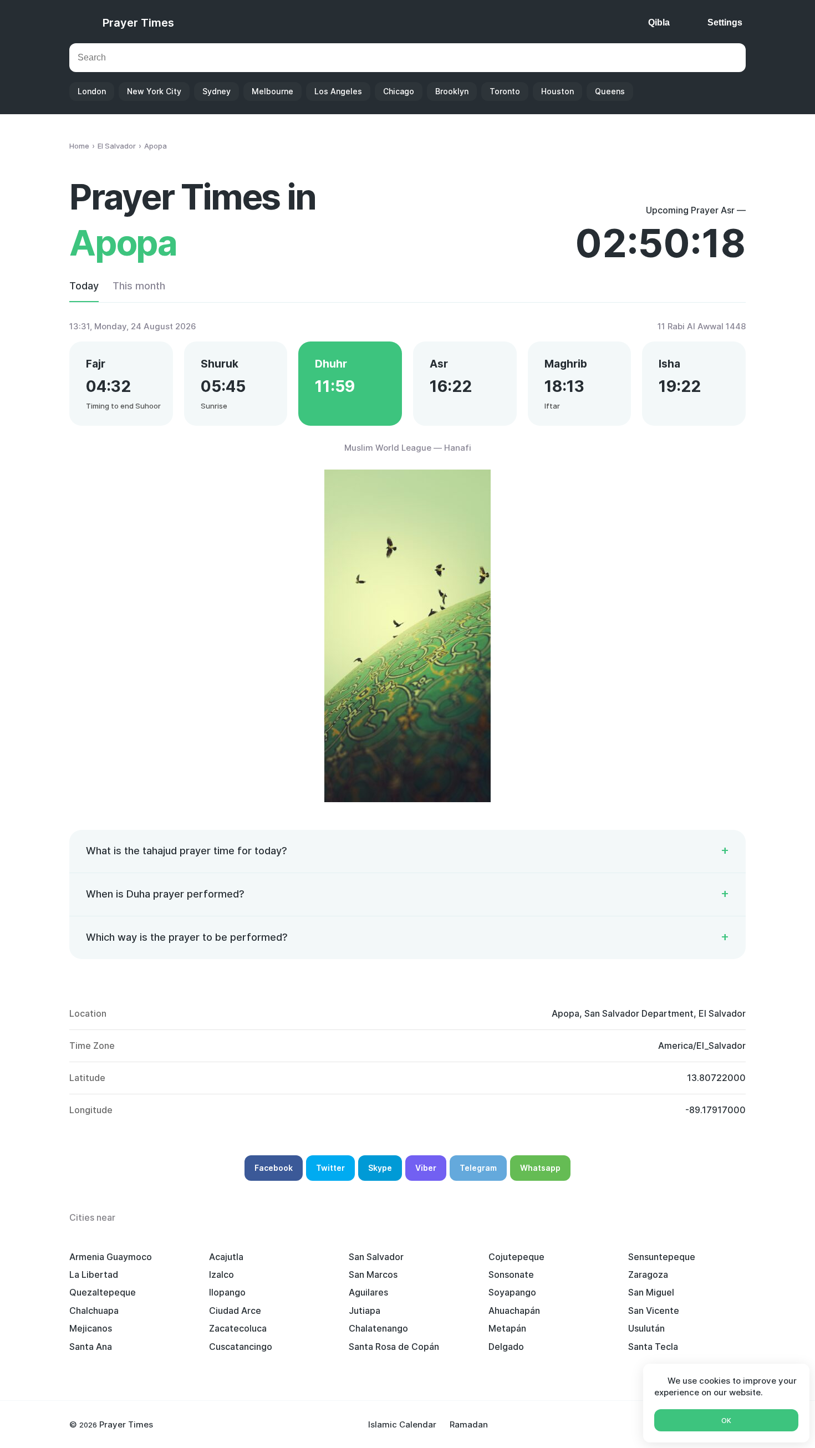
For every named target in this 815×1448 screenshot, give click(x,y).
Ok (726, 1420)
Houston (557, 91)
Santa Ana (90, 1346)
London (92, 91)
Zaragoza (648, 1274)
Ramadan (469, 1424)
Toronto (505, 91)
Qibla (659, 22)
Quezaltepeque (102, 1292)
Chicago (398, 91)
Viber (425, 1167)
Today (84, 286)
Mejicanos (90, 1328)
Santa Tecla (653, 1346)
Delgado (506, 1346)
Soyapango (512, 1292)
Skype (380, 1167)
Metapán (507, 1328)
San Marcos (373, 1274)
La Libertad (93, 1274)
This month (139, 286)
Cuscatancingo (240, 1346)
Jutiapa (364, 1310)
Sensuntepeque (661, 1256)
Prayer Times (138, 22)
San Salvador (376, 1256)
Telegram (478, 1167)
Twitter (330, 1167)
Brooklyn (451, 91)
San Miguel (651, 1292)
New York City (154, 91)
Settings (724, 22)
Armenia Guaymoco (110, 1256)
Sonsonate (511, 1274)
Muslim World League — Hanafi (407, 447)
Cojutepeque (516, 1256)
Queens (610, 91)
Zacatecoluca (238, 1328)
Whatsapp (540, 1167)
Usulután (646, 1328)
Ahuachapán (514, 1310)
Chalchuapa (94, 1310)
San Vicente (653, 1310)
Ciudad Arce (235, 1310)
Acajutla (226, 1256)
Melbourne (272, 91)
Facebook (273, 1167)
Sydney (216, 91)
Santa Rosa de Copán (394, 1346)
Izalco (221, 1274)
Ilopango (227, 1292)
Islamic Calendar (402, 1424)
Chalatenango (378, 1328)
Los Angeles (338, 91)
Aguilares (368, 1292)
